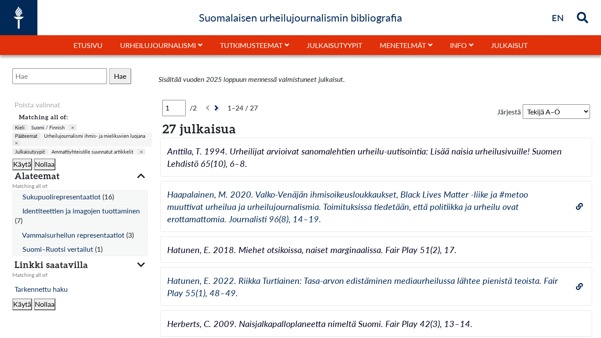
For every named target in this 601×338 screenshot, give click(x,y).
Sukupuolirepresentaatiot (62, 196)
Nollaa (45, 164)
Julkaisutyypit (334, 45)
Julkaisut (509, 45)
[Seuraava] (217, 108)
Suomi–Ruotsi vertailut (58, 249)
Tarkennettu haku (41, 289)
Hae (120, 76)
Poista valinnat (37, 104)
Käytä (22, 164)
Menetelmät (403, 45)
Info (458, 45)
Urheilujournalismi (158, 45)
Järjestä (509, 111)
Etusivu (88, 45)
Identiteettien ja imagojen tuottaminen (81, 210)
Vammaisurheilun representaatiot (74, 235)
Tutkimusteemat (251, 45)
